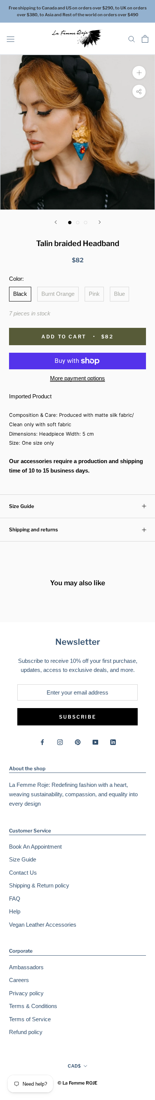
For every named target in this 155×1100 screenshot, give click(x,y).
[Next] (100, 222)
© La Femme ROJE (77, 1083)
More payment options (77, 378)
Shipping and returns (33, 529)
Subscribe (77, 717)
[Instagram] (60, 742)
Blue (119, 294)
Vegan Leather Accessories (42, 924)
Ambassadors (26, 967)
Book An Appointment (35, 846)
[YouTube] (95, 742)
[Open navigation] (10, 39)
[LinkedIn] (113, 742)
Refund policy (26, 1032)
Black (20, 294)
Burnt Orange (57, 294)
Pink (94, 294)
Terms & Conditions (33, 1006)
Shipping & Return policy (39, 885)
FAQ (14, 898)
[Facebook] (42, 742)
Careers (19, 980)
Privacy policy (26, 993)
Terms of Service (30, 1019)
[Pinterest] (78, 742)
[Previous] (56, 222)
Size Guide (21, 506)
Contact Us (23, 872)
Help (14, 911)
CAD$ (74, 1066)
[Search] (131, 38)
